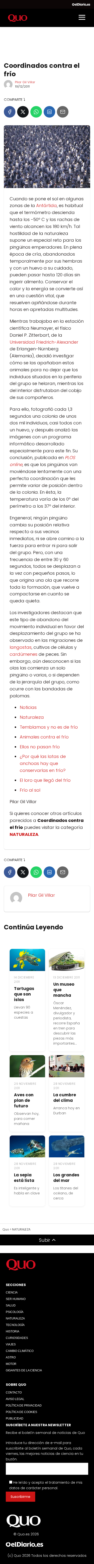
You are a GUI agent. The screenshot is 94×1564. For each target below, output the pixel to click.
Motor (11, 1364)
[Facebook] (9, 112)
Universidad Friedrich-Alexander (44, 342)
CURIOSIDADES (17, 1338)
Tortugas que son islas (24, 994)
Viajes (11, 1344)
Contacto (14, 1392)
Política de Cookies (21, 1412)
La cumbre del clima (64, 1097)
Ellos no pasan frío (40, 747)
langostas (21, 647)
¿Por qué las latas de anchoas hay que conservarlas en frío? (43, 763)
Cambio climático (20, 1351)
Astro (11, 1357)
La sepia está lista (24, 1177)
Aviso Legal (15, 1399)
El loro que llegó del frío (45, 780)
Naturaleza (32, 717)
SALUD (11, 1305)
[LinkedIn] (49, 112)
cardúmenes (23, 654)
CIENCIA (12, 1292)
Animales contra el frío (44, 737)
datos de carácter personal (33, 1488)
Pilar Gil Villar (25, 82)
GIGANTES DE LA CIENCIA (24, 1370)
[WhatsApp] (36, 112)
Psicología (14, 1312)
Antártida (46, 205)
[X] (23, 112)
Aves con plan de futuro (24, 1100)
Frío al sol (30, 790)
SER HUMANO (16, 1299)
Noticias (28, 707)
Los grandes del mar (66, 1177)
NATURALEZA (15, 1318)
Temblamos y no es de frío (49, 727)
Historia (12, 1331)
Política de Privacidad (24, 1405)
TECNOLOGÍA (15, 1325)
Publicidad (14, 1418)
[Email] (62, 112)
